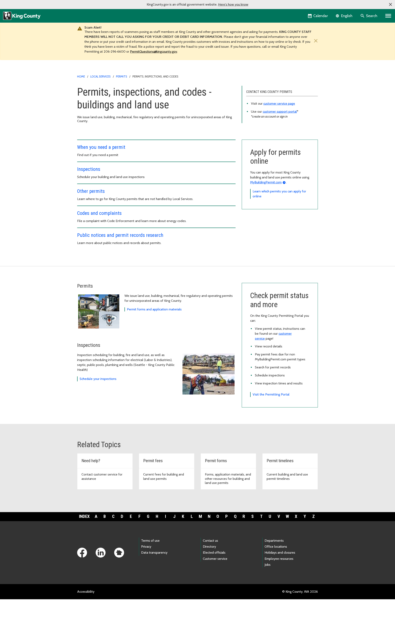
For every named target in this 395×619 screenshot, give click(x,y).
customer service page (279, 103)
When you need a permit (101, 147)
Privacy (146, 546)
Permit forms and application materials (154, 309)
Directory (209, 546)
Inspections (88, 169)
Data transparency (154, 552)
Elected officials (214, 552)
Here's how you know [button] (233, 4)
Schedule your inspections (98, 379)
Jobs (268, 565)
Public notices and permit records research (120, 235)
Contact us (210, 541)
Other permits (91, 191)
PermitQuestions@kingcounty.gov (153, 51)
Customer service (215, 559)
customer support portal (280, 111)
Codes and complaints (99, 213)
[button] (390, 4)
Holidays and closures (280, 552)
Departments (274, 541)
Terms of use (150, 541)
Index (84, 516)
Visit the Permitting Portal (271, 394)
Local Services (100, 76)
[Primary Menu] (388, 16)
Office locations (276, 546)
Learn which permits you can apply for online (279, 193)
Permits (121, 76)
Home (81, 76)
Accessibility (85, 592)
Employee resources (279, 559)
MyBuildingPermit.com (266, 182)
